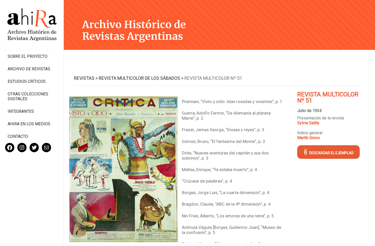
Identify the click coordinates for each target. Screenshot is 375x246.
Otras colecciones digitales (28, 96)
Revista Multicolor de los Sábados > (141, 78)
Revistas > (86, 78)
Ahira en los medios (29, 123)
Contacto (18, 136)
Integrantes (21, 111)
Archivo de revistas (29, 68)
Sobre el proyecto (27, 56)
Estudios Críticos (27, 81)
